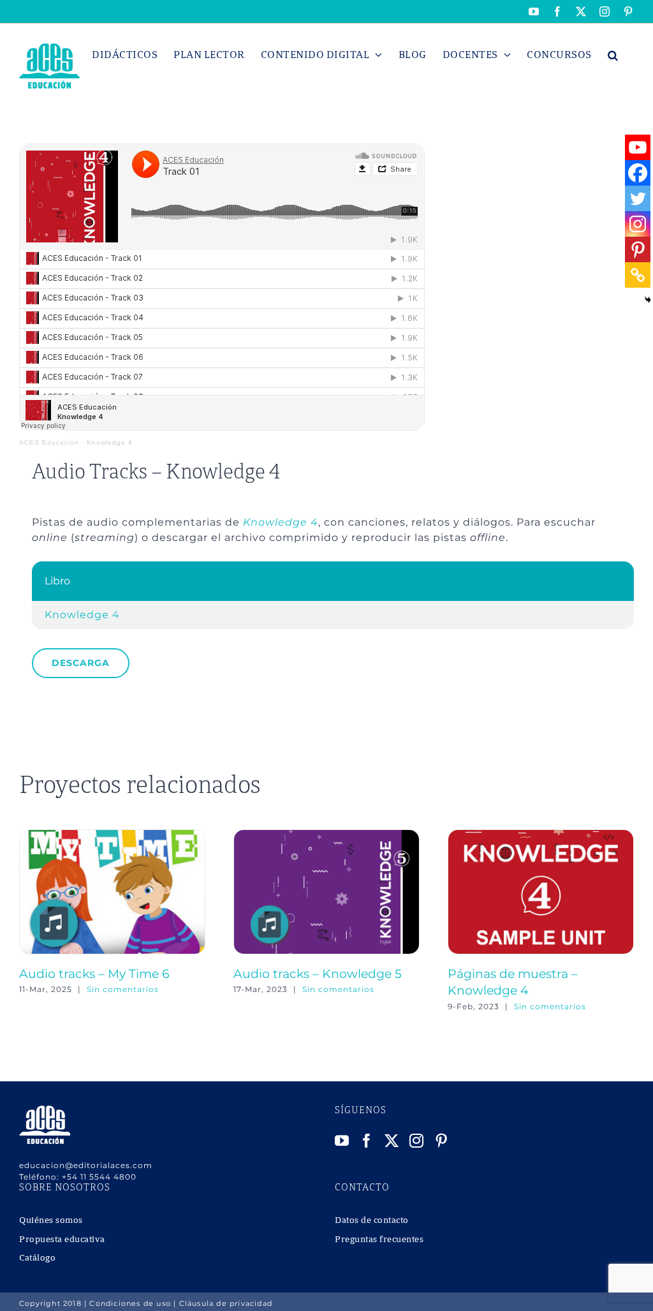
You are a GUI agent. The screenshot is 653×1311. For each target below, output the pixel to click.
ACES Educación (49, 442)
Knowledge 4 (110, 442)
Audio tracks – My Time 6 (94, 973)
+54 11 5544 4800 (99, 1176)
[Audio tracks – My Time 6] (112, 835)
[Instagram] (637, 224)
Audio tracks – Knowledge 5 (317, 973)
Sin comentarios (123, 989)
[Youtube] (637, 147)
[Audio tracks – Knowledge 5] (326, 835)
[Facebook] (637, 173)
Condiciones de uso (130, 1303)
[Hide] (648, 300)
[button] (613, 55)
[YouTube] (342, 1141)
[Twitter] (637, 198)
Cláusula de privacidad (225, 1303)
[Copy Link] (637, 275)
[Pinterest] (637, 249)
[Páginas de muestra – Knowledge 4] (541, 835)
